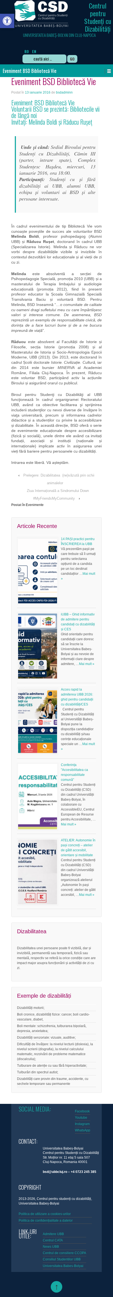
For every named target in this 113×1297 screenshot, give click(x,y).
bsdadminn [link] (64, 92)
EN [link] (34, 51)
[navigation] (45, 47)
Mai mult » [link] (86, 664)
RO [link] (26, 51)
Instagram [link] (82, 1124)
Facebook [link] (82, 1111)
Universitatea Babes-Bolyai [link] (63, 1266)
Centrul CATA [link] (53, 1240)
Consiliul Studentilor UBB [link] (62, 1259)
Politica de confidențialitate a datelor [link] (46, 1220)
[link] (7, 21)
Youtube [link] (81, 1118)
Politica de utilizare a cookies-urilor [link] (45, 1214)
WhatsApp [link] (82, 1130)
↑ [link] (57, 1286)
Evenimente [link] (35, 505)
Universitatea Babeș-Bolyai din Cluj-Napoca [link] (59, 35)
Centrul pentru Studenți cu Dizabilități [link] (97, 17)
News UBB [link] (51, 1247)
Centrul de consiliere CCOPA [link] (64, 1253)
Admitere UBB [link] (53, 1234)
